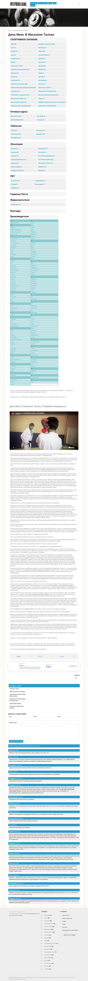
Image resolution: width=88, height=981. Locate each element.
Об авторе (73, 666)
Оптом (54, 3)
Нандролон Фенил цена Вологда (16, 707)
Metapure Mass (47, 946)
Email (35, 716)
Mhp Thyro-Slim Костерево (17, 691)
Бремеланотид (47, 929)
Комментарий (13, 722)
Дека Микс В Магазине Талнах (21, 30)
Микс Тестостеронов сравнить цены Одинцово (38, 570)
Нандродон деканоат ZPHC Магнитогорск (17, 695)
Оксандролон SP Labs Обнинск (70, 930)
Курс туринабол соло (49, 952)
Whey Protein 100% (48, 923)
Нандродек (47, 915)
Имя (10, 716)
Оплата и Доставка (42, 3)
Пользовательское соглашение (15, 915)
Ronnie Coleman (48, 963)
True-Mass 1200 (47, 955)
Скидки (50, 3)
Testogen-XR (47, 949)
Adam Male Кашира (15, 703)
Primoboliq (46, 935)
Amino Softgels (47, 957)
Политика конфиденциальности (32, 913)
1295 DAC (46, 969)
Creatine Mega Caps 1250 (50, 943)
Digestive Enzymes (48, 932)
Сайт (59, 716)
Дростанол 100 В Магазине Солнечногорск (17, 699)
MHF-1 (45, 918)
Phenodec (46, 966)
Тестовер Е (47, 921)
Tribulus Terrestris (48, 926)
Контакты (33, 5)
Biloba (45, 940)
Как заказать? (34, 3)
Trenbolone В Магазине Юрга (47, 469)
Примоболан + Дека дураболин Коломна (62, 585)
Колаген (46, 960)
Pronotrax (46, 937)
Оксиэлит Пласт (14, 688)
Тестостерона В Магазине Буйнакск (40, 594)
